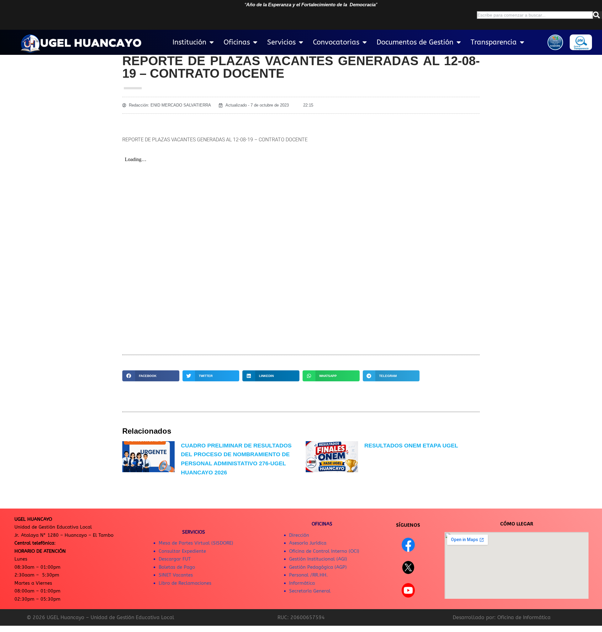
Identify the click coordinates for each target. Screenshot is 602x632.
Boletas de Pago (177, 567)
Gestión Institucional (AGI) (318, 559)
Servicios (281, 42)
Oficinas (237, 42)
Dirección (299, 535)
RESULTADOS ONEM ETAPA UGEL (411, 445)
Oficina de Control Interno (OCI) (324, 551)
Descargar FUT (175, 559)
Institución (189, 42)
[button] (150, 375)
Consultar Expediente (182, 551)
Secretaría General (309, 591)
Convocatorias (336, 42)
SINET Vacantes (176, 575)
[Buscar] (597, 15)
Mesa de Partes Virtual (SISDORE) (196, 543)
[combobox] (535, 15)
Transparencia (494, 42)
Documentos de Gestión (415, 42)
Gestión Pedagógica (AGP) (318, 567)
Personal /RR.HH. (308, 575)
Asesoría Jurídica (307, 543)
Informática (302, 583)
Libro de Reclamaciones (185, 583)
